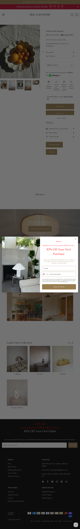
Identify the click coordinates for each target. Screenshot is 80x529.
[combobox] (45, 274)
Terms (67, 281)
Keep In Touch (59, 287)
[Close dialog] (75, 239)
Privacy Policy (62, 281)
